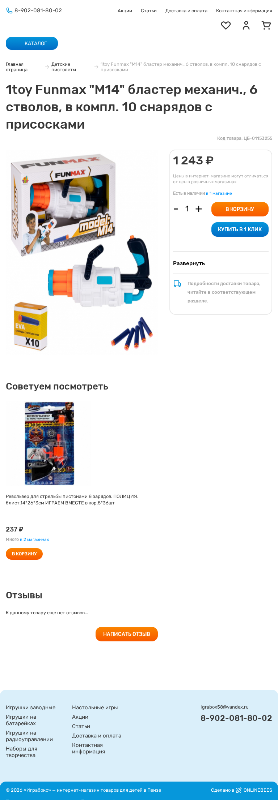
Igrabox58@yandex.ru (225, 707)
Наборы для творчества (21, 751)
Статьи (149, 10)
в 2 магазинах (34, 539)
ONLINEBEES (258, 790)
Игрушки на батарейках (21, 720)
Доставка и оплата (186, 10)
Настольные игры (95, 707)
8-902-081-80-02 (38, 10)
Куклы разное (160, 54)
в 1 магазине (219, 193)
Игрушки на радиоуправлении (29, 736)
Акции (125, 10)
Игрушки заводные (30, 707)
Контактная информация (244, 10)
